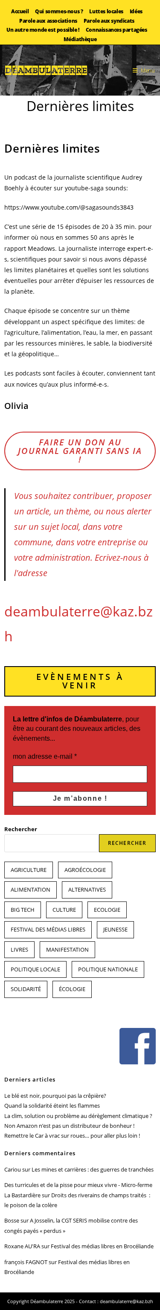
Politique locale (35, 969)
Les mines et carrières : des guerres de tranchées (93, 1169)
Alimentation (30, 889)
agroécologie (85, 870)
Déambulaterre (46, 70)
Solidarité (26, 989)
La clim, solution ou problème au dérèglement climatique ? (78, 1116)
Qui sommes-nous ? (59, 11)
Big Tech (23, 909)
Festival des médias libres (48, 929)
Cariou (12, 1169)
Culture (64, 909)
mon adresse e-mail (45, 756)
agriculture (29, 870)
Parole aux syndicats (109, 20)
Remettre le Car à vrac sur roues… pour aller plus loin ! (72, 1135)
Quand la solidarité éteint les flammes (52, 1105)
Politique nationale (108, 969)
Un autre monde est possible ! (42, 29)
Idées (136, 11)
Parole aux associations (48, 20)
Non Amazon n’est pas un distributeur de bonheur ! (69, 1126)
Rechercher (20, 829)
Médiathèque (80, 39)
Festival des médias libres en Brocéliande (102, 1246)
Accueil (20, 11)
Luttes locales (106, 11)
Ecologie (107, 909)
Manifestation (67, 949)
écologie (72, 989)
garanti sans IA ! (80, 450)
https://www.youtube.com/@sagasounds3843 (69, 207)
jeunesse (115, 929)
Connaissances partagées (116, 29)
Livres (19, 949)
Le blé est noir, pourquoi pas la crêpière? (55, 1096)
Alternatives (87, 889)
